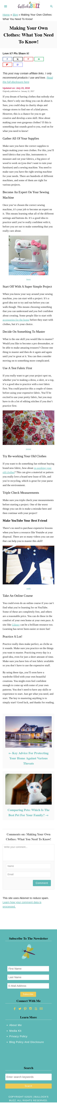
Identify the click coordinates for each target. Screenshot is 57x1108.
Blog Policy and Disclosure (26, 1042)
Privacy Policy (18, 1036)
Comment (42, 883)
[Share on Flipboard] (7, 65)
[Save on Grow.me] (47, 59)
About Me (15, 1025)
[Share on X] (18, 59)
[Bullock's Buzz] (28, 6)
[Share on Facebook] (7, 59)
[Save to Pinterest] (28, 59)
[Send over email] (39, 59)
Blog (15, 14)
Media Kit (15, 1030)
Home (6, 14)
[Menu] (5, 6)
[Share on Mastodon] (18, 65)
